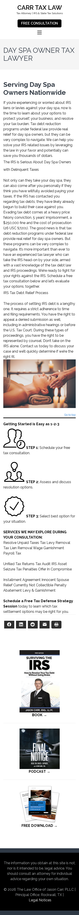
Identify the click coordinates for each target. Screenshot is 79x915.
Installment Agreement (22, 580)
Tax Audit (42, 564)
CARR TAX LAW (39, 7)
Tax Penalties (26, 569)
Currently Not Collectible (33, 585)
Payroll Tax (12, 553)
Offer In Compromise (55, 569)
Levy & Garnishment (39, 590)
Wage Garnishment (48, 548)
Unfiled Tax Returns (18, 564)
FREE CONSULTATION (39, 23)
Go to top (70, 415)
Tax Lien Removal (17, 548)
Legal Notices (40, 900)
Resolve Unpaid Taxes (21, 543)
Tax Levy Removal (55, 543)
